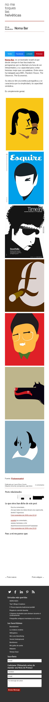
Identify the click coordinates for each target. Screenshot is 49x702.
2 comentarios (39, 485)
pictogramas (21, 486)
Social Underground (17, 639)
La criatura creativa (16, 630)
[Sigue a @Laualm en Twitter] (10, 593)
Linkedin (29, 54)
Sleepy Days (14, 652)
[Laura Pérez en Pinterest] (28, 593)
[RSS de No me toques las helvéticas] (34, 593)
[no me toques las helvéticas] (13, 17)
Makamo (13, 649)
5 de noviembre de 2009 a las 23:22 (23, 528)
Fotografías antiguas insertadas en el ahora (25, 618)
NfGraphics (14, 633)
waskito (13, 520)
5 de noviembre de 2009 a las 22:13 (23, 515)
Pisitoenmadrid (17, 479)
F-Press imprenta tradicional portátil (22, 607)
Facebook (19, 54)
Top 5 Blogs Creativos (17, 604)
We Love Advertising (17, 636)
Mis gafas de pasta (16, 645)
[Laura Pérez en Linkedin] (22, 593)
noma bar (13, 486)
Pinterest (39, 54)
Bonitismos (13, 642)
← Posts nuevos (10, 577)
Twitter (10, 54)
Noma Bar (21, 28)
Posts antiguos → (38, 577)
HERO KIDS (14, 601)
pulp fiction (29, 486)
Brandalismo (14, 627)
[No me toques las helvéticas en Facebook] (16, 593)
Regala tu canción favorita (19, 610)
